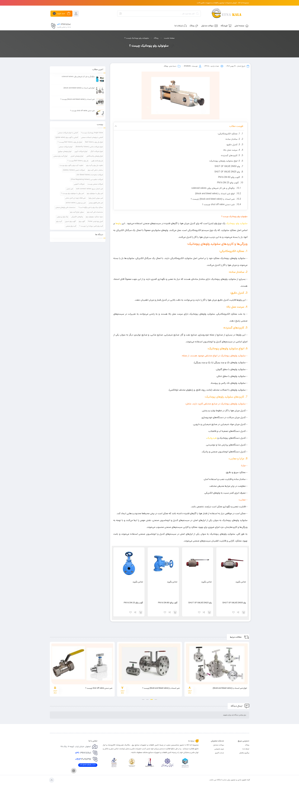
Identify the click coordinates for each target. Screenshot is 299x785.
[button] (116, 126)
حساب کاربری (219, 753)
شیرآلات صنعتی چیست (95, 184)
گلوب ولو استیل (70, 221)
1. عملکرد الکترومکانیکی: (229, 133)
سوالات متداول (218, 745)
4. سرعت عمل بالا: (231, 150)
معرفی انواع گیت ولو (77, 212)
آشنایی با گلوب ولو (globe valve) (66, 137)
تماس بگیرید (240, 582)
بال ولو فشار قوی (97, 161)
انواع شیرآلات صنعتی (65, 147)
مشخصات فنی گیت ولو (95, 212)
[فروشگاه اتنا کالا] (226, 13)
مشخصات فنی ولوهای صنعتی (65, 207)
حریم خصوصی (219, 749)
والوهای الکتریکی (77, 217)
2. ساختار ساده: (232, 139)
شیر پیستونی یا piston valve (76, 203)
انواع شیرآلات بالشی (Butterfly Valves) (89, 147)
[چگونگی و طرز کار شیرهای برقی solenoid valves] (100, 79)
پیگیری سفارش (244, 753)
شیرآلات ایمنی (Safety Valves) (74, 170)
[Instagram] (73, 770)
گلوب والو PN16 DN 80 (229, 177)
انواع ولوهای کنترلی (77, 156)
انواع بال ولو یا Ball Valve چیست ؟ (70, 142)
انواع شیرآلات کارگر (96, 151)
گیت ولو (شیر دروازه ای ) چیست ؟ (91, 226)
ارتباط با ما (245, 749)
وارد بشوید (227, 715)
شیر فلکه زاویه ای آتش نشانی (75, 198)
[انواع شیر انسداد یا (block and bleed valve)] (100, 90)
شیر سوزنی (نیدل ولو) (96, 198)
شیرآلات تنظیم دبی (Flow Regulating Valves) (87, 179)
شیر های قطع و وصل (96, 203)
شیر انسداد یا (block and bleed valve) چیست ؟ (213, 199)
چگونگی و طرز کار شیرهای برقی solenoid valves (213, 188)
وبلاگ (156, 38)
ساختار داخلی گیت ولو (95, 170)
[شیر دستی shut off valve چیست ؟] (100, 113)
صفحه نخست (169, 38)
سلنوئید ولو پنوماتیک (236, 223)
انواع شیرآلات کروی (81, 151)
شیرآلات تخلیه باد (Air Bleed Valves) (90, 175)
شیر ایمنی (69, 189)
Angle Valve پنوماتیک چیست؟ (92, 133)
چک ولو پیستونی (62, 217)
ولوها (118, 223)
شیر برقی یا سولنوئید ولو (95, 193)
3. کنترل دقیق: (233, 144)
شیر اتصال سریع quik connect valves (89, 189)
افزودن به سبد (243, 612)
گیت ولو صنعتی (71, 226)
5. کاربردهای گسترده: (230, 155)
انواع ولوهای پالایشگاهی (94, 156)
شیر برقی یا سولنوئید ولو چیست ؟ (72, 193)
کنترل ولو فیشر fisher (95, 221)
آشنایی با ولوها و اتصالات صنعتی (92, 137)
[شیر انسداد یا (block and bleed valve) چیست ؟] (100, 102)
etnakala (187, 66)
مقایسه (238, 612)
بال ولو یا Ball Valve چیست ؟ (77, 161)
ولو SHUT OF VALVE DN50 (227, 166)
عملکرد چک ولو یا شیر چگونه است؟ (90, 207)
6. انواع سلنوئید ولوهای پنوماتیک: (224, 160)
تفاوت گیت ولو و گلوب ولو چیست (71, 165)
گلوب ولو (82, 221)
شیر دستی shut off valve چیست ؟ (218, 204)
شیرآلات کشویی (79, 184)
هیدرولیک (212, 438)
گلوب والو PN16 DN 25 (228, 182)
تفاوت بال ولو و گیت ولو (94, 165)
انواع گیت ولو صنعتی (60, 156)
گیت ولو (59, 221)
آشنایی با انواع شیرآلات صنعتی (68, 133)
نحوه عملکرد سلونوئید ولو (94, 217)
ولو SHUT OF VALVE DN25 (227, 171)
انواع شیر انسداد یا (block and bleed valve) (215, 193)
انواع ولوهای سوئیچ (64, 151)
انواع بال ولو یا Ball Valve (94, 142)
